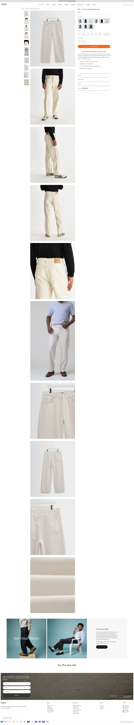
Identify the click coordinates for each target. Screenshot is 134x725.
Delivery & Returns (77, 705)
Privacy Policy (76, 708)
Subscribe (16, 695)
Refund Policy (76, 707)
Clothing (54, 4)
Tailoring (66, 4)
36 (95, 34)
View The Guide (101, 646)
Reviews (80, 88)
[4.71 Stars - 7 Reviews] (85, 88)
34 (91, 34)
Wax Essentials (50, 710)
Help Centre (75, 711)
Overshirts (72, 4)
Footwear (88, 4)
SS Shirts (60, 4)
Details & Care (81, 79)
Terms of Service (77, 710)
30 (83, 34)
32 (87, 34)
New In (48, 4)
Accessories (80, 4)
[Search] (123, 4)
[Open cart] (132, 5)
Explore (94, 4)
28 (79, 34)
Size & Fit (80, 75)
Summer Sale (41, 4)
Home (22, 8)
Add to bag (94, 46)
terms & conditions (127, 695)
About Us (102, 705)
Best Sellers (50, 708)
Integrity (79, 83)
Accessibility (76, 713)
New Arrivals (50, 705)
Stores (101, 708)
